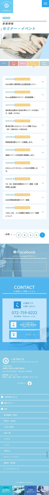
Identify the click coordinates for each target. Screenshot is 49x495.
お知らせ (23, 63)
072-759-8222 (24, 312)
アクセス (7, 439)
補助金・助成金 (44, 63)
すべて (4, 63)
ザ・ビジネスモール (11, 469)
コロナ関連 (14, 63)
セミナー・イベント (33, 63)
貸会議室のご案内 (10, 415)
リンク (6, 445)
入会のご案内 (9, 427)
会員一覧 (7, 433)
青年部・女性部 (9, 421)
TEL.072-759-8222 (9, 371)
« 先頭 (7, 234)
